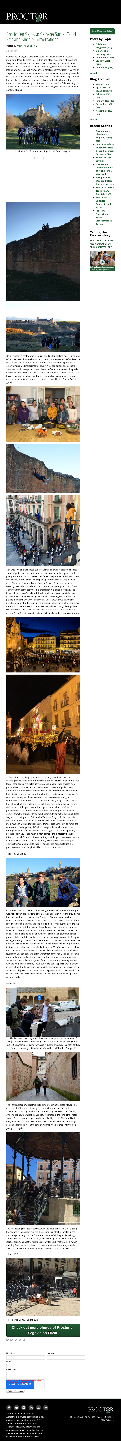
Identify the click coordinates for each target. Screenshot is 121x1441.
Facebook (9, 1406)
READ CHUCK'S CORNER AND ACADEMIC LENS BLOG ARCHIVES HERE (102, 244)
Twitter (16, 1406)
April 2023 (103, 87)
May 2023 (102, 84)
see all (93, 73)
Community (105, 57)
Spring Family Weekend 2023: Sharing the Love (105, 181)
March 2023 (104, 91)
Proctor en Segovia (27, 45)
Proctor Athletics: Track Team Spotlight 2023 (105, 191)
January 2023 (105, 100)
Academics (104, 67)
